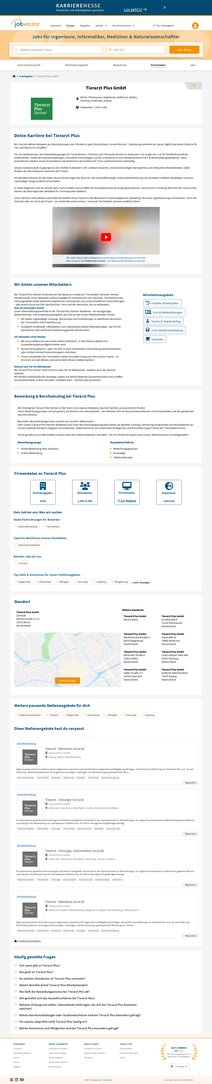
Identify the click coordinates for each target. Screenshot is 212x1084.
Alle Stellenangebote (22, 1053)
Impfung (101, 581)
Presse (122, 1057)
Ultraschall (45, 581)
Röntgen (64, 581)
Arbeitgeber (26, 76)
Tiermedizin (53, 526)
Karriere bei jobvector (129, 1053)
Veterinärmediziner (29, 545)
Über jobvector (126, 1048)
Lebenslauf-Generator (58, 1048)
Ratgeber (17, 1066)
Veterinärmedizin (28, 526)
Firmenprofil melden (29, 941)
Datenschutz (95, 1080)
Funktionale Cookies (95, 260)
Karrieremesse (55, 1066)
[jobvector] (28, 23)
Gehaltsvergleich (56, 1057)
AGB (87, 1080)
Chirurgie (83, 581)
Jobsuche (17, 1048)
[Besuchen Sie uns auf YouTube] (22, 1080)
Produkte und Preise (93, 1048)
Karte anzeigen (67, 680)
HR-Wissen (88, 1057)
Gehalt (16, 1057)
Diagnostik (24, 581)
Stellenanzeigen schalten (94, 1053)
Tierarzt (22, 563)
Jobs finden (184, 50)
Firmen (16, 1062)
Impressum (107, 1080)
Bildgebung (121, 581)
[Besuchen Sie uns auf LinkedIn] (16, 1080)
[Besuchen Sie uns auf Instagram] (11, 1080)
